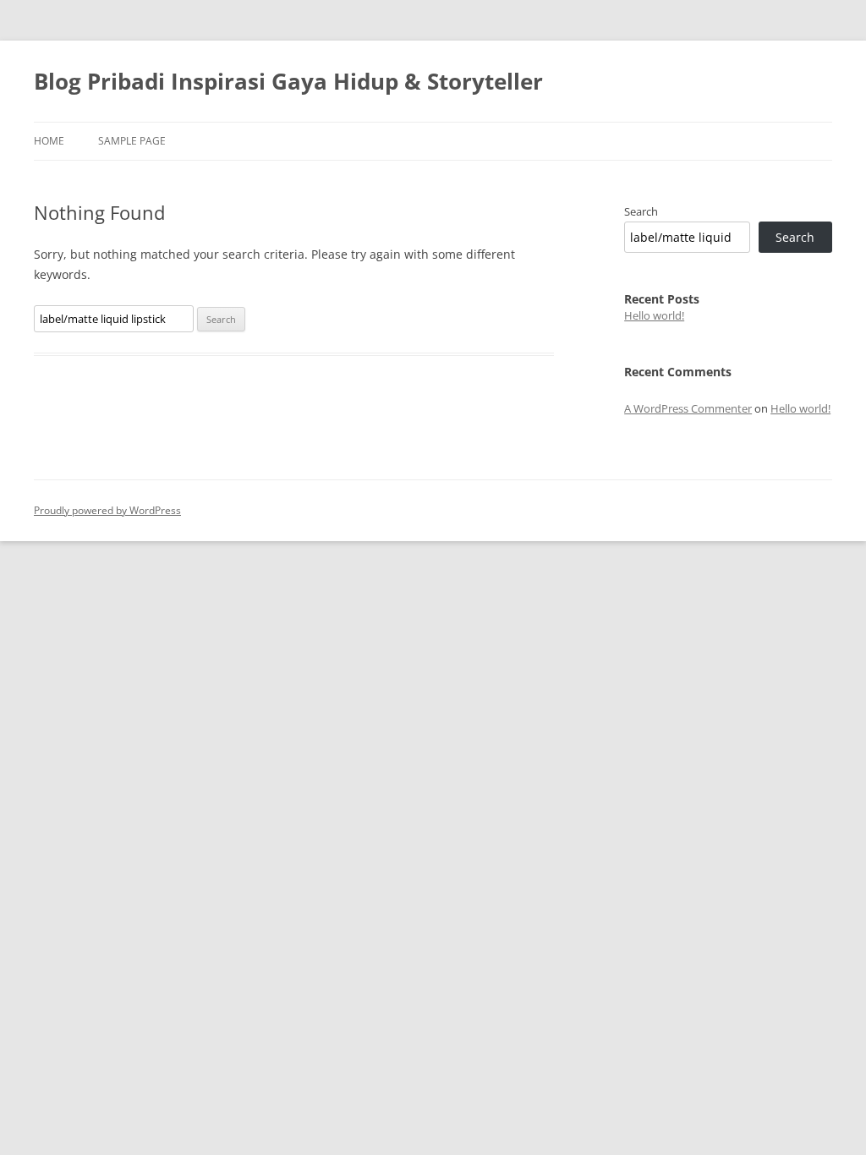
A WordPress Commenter (688, 408)
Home (49, 141)
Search (641, 211)
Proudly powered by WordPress (107, 510)
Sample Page (132, 141)
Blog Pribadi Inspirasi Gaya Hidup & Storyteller (288, 81)
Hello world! (654, 315)
